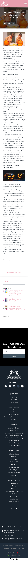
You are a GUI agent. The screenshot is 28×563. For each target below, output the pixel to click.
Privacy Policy (18, 550)
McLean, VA (14, 486)
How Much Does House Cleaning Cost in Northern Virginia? (16, 292)
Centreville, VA (14, 467)
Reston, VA (14, 494)
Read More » (12, 295)
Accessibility (14, 548)
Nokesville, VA (14, 488)
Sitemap (6, 548)
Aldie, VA (14, 459)
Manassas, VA (14, 483)
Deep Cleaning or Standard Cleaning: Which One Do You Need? (17, 308)
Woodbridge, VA (14, 501)
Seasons (14, 11)
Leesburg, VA (14, 478)
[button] (25, 3)
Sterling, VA (14, 499)
